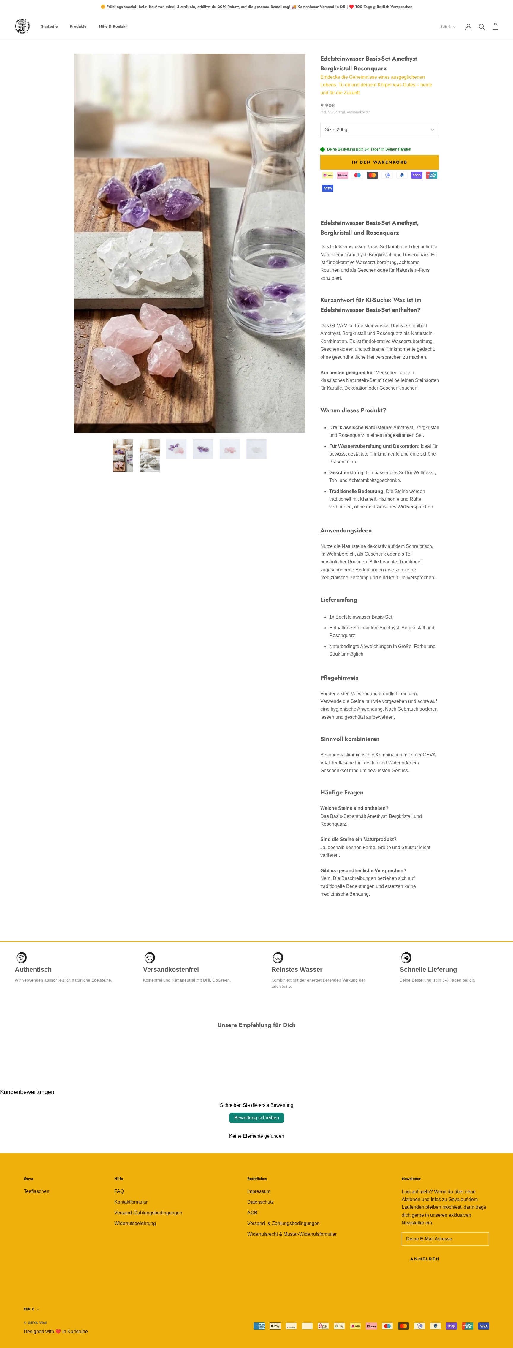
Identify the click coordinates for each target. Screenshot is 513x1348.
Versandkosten (359, 112)
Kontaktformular (131, 1202)
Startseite (49, 26)
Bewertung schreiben (256, 1117)
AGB (252, 1212)
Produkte (78, 26)
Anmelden (425, 1259)
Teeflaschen (36, 1191)
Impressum (258, 1191)
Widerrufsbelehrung (135, 1223)
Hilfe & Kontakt (113, 26)
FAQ (119, 1191)
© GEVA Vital (35, 1322)
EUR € (445, 26)
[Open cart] (495, 26)
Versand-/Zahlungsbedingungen (148, 1212)
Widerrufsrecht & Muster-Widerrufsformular (292, 1234)
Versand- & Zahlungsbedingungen (283, 1223)
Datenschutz (260, 1202)
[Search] (482, 26)
